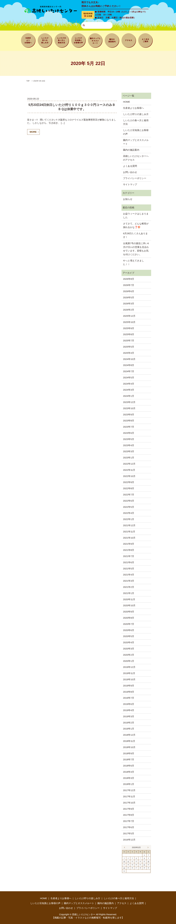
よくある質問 (145, 40)
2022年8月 (128, 488)
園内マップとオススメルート (95, 40)
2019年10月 (129, 679)
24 (124, 868)
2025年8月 (128, 334)
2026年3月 (128, 303)
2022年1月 (128, 519)
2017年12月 (129, 790)
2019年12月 (129, 667)
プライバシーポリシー (134, 178)
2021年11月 (129, 531)
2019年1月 (128, 728)
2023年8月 (128, 420)
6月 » (147, 847)
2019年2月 (128, 722)
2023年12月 (129, 402)
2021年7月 (128, 556)
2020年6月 (128, 630)
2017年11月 (129, 796)
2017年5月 (128, 833)
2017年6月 (128, 827)
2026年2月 (128, 309)
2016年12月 (129, 839)
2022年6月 (128, 501)
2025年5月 (128, 346)
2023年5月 (128, 439)
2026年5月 (128, 297)
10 (124, 861)
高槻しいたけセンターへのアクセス (136, 158)
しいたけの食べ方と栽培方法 (62, 40)
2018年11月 (129, 741)
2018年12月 (129, 735)
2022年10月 (129, 476)
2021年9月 (128, 544)
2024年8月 (128, 365)
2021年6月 (128, 562)
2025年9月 (128, 328)
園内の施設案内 (112, 40)
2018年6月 (128, 765)
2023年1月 (128, 457)
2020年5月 (128, 636)
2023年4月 (128, 445)
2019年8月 (128, 692)
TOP (28, 81)
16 (148, 861)
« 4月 (125, 847)
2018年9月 (128, 753)
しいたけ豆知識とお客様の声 (78, 40)
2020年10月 (129, 605)
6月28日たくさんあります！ (135, 235)
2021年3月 (128, 581)
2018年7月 (128, 759)
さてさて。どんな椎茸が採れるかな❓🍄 (136, 225)
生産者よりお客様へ (28, 40)
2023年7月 (128, 427)
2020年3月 (128, 648)
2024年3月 (128, 390)
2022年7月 (128, 494)
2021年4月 (128, 574)
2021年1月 (128, 593)
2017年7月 (128, 821)
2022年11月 (129, 470)
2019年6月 (128, 704)
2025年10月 (129, 322)
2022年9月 (128, 482)
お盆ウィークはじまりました (136, 215)
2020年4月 (128, 642)
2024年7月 (128, 371)
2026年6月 (128, 291)
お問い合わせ (130, 172)
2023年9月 (128, 414)
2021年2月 (128, 587)
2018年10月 (129, 747)
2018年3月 (128, 778)
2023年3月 (128, 451)
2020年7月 (128, 624)
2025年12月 (129, 316)
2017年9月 (128, 809)
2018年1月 (128, 784)
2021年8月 (128, 550)
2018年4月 (128, 772)
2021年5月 (128, 568)
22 (144, 864)
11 (128, 861)
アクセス (128, 40)
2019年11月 (129, 673)
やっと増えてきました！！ (133, 262)
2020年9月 (128, 611)
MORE (33, 132)
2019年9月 (128, 685)
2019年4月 (128, 710)
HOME (126, 102)
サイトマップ (130, 184)
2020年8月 (128, 618)
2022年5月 (128, 507)
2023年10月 (129, 408)
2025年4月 (128, 353)
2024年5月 (128, 377)
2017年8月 (128, 815)
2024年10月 (129, 359)
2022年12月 (129, 464)
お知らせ (127, 199)
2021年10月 (129, 538)
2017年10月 (129, 802)
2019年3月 (128, 716)
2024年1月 (128, 396)
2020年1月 (128, 661)
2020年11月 (129, 599)
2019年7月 (128, 698)
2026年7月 (128, 285)
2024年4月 (128, 383)
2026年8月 (128, 279)
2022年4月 (128, 513)
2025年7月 (128, 340)
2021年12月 (129, 525)
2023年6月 (128, 433)
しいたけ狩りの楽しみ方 (45, 40)
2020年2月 (128, 655)
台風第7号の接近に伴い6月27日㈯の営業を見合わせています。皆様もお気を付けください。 (136, 249)
